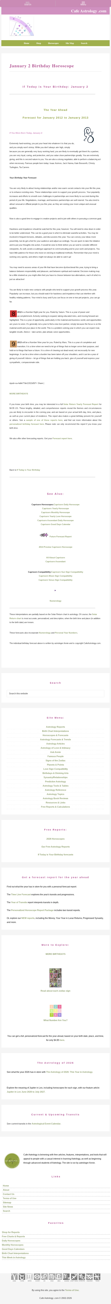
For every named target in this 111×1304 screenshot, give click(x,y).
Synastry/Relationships (56, 777)
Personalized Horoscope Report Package (32, 910)
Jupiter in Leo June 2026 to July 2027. (26, 1092)
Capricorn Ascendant (55, 561)
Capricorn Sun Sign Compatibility (67, 572)
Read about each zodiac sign (55, 991)
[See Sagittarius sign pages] (74, 1282)
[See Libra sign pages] (58, 1282)
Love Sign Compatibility (55, 769)
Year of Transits (19, 902)
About (6, 1190)
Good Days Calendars (13, 1249)
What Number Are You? (55, 1020)
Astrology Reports (55, 727)
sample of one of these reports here (44, 420)
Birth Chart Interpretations (55, 731)
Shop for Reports (11, 1232)
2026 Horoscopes (55, 839)
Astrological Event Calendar (46, 1124)
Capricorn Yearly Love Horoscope (55, 516)
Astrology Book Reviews (55, 798)
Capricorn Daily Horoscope (66, 504)
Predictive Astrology (55, 781)
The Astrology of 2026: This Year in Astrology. (69, 1072)
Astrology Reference (55, 790)
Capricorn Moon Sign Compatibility (55, 576)
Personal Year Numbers (66, 633)
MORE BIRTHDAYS (18, 393)
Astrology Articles (55, 744)
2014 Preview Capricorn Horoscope (55, 547)
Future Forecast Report (61, 536)
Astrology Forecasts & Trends (55, 739)
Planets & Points (55, 765)
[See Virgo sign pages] (51, 1282)
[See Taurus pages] (21, 1282)
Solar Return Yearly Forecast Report (80, 404)
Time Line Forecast (21, 894)
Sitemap (7, 1202)
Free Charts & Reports (13, 1236)
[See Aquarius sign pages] (89, 1282)
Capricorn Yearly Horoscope (55, 508)
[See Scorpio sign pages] (66, 1282)
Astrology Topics (55, 794)
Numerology (55, 601)
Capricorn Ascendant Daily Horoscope (55, 520)
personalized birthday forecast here (26, 424)
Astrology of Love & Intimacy (55, 748)
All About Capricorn (55, 557)
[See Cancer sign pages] (36, 1282)
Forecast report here (62, 438)
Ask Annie (55, 752)
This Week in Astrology (14, 1257)
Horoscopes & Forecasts (55, 735)
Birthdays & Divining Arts (55, 773)
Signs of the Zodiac (56, 760)
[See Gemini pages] (29, 1282)
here (62, 1040)
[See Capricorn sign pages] (82, 1282)
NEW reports (28, 918)
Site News (8, 1207)
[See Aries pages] (14, 1282)
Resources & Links (55, 802)
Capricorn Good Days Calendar (55, 524)
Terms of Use (9, 1198)
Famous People (56, 756)
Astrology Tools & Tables (55, 786)
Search (6, 1211)
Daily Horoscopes (11, 1241)
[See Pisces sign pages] (96, 1282)
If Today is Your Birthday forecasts (55, 854)
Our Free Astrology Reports (55, 847)
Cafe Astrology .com (21, 25)
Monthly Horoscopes (12, 1245)
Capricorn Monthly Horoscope (55, 512)
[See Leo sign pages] (44, 1282)
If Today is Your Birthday (28, 470)
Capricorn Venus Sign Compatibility (55, 580)
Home (6, 1186)
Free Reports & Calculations (55, 807)
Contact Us (8, 1194)
